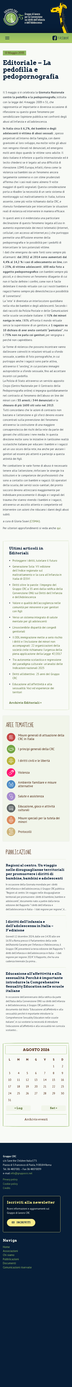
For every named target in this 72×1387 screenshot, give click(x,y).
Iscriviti (23, 1222)
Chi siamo (8, 1255)
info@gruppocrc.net (21, 1173)
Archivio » (25, 702)
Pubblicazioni (11, 1259)
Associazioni (10, 1251)
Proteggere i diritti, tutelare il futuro (34, 560)
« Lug (18, 1108)
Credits (6, 1188)
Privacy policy (10, 1179)
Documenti (9, 1263)
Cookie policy (10, 1183)
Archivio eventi (36, 1119)
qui (59, 528)
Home (6, 1247)
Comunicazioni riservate (17, 1267)
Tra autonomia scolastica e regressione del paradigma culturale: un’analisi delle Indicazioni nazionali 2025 (37, 664)
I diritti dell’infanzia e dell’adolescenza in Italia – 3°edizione (29, 926)
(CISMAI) (35, 521)
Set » (53, 1108)
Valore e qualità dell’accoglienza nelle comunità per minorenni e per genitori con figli (36, 607)
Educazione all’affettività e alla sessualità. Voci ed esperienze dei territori (33, 688)
